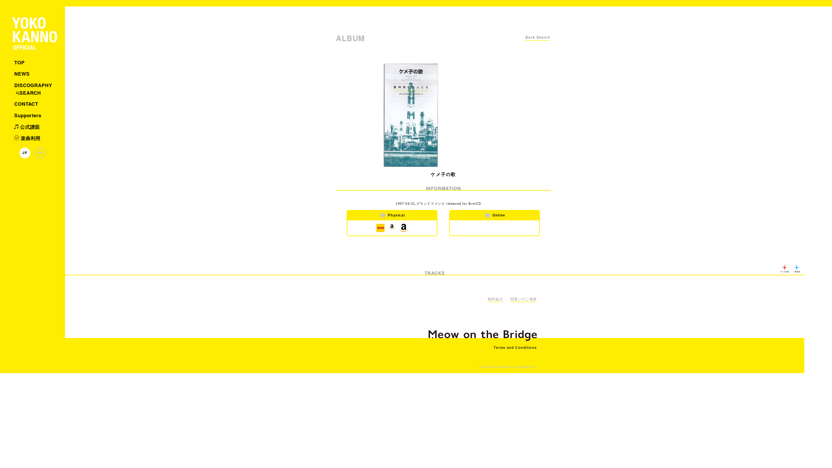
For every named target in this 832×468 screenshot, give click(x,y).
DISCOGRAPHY (33, 85)
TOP (19, 62)
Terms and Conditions (515, 347)
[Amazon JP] (392, 228)
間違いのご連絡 (523, 299)
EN (40, 152)
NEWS (22, 73)
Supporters (27, 115)
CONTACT (26, 103)
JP (24, 152)
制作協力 (495, 299)
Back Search (537, 37)
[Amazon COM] (404, 228)
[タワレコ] (380, 228)
